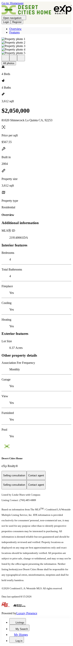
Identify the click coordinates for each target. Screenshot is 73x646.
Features (14, 32)
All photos (8, 63)
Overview (15, 29)
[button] (36, 39)
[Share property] (21, 58)
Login (6, 22)
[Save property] (13, 58)
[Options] (5, 58)
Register (17, 22)
